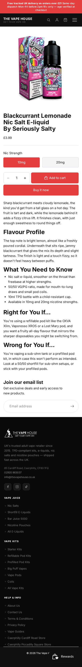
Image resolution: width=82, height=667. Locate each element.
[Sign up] (72, 406)
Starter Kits (15, 549)
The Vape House (46, 653)
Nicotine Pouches (19, 525)
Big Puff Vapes (17, 568)
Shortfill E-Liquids (19, 512)
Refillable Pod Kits (19, 555)
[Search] (49, 20)
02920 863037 (13, 472)
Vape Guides (16, 631)
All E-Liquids (16, 531)
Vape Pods (14, 575)
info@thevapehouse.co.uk (19, 477)
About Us (14, 605)
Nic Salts (13, 505)
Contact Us (15, 612)
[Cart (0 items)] (65, 20)
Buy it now (41, 190)
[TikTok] (26, 486)
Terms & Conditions (20, 618)
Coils (11, 581)
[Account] (57, 20)
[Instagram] (17, 486)
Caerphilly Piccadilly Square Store (29, 644)
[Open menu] (75, 20)
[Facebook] (7, 486)
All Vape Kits (16, 588)
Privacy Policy (16, 625)
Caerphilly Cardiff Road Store (26, 638)
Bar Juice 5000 (17, 518)
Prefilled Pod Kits (19, 562)
